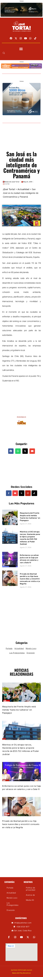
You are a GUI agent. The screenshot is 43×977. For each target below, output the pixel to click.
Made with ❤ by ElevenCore (21, 973)
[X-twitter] (15, 38)
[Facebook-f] (9, 493)
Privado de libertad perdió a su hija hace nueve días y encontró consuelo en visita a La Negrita (30, 579)
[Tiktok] (35, 38)
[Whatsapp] (30, 38)
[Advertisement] (21, 139)
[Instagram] (20, 38)
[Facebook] (11, 38)
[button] (21, 49)
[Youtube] (25, 38)
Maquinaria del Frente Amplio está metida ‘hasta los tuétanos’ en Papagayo (19, 709)
